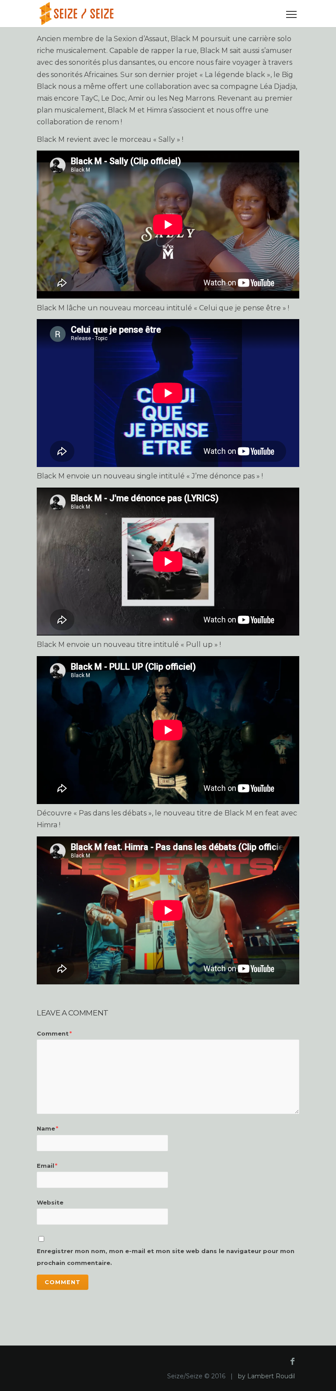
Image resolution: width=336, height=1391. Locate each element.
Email (47, 1165)
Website (50, 1202)
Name (47, 1128)
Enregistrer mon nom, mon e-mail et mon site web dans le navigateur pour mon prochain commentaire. (165, 1256)
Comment (54, 1033)
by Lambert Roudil (266, 1376)
